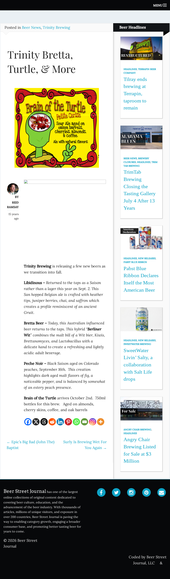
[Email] (84, 421)
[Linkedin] (60, 421)
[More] (100, 421)
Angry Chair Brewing (137, 429)
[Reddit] (52, 421)
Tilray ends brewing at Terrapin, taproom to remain (135, 93)
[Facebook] (28, 421)
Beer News (31, 27)
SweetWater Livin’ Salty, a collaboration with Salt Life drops (138, 365)
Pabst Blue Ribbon (135, 262)
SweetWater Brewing (137, 344)
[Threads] (44, 421)
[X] (36, 421)
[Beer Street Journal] (85, 5)
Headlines (130, 69)
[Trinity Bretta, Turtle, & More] (57, 130)
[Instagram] (92, 421)
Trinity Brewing (56, 27)
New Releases (146, 258)
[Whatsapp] (76, 421)
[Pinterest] (68, 421)
